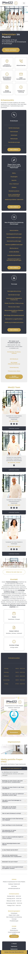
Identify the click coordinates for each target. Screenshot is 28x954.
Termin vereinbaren (10, 50)
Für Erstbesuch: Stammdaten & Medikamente (7, 78)
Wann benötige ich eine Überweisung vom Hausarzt (12, 819)
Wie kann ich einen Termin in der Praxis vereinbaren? (13, 788)
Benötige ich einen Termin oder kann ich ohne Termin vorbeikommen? (12, 781)
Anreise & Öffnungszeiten (7, 65)
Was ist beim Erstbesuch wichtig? (11, 813)
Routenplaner (14, 732)
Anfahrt (14, 934)
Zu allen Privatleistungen (14, 376)
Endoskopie (14, 913)
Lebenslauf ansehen (14, 428)
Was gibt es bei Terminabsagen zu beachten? (11, 801)
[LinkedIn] (11, 423)
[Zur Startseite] (10, 3)
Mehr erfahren (14, 149)
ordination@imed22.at (14, 888)
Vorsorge (14, 919)
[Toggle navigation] (24, 3)
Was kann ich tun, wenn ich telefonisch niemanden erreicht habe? (13, 794)
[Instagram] (17, 423)
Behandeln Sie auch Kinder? (10, 861)
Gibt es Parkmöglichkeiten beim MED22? (11, 844)
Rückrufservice (14, 930)
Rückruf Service (21, 65)
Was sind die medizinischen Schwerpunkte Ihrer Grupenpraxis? (12, 855)
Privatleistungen (14, 920)
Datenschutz (14, 949)
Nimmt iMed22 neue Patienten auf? (12, 768)
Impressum (14, 946)
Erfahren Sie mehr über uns (14, 572)
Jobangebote (14, 936)
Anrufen (14, 928)
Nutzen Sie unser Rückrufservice (14, 952)
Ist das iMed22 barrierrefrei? (10, 850)
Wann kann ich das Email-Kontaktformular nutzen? (9, 807)
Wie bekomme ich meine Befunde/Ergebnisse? (9, 831)
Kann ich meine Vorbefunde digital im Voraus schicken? (12, 837)
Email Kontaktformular (21, 78)
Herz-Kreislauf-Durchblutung (14, 917)
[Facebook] (14, 423)
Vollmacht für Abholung (21, 91)
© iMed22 (14, 943)
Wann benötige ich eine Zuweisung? (12, 825)
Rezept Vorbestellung (7, 91)
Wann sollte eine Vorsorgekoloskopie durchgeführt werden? (12, 867)
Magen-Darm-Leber (14, 915)
